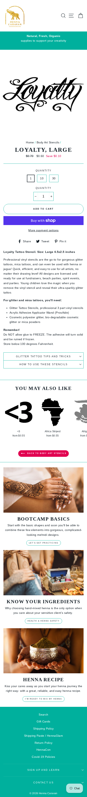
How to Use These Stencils (43, 364)
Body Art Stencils (48, 142)
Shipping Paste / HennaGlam (43, 735)
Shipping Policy (43, 728)
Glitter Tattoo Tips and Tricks (43, 356)
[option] (43, 38)
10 (42, 178)
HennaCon (43, 749)
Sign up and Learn (43, 770)
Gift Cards (43, 721)
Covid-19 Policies (43, 756)
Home (30, 142)
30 (54, 178)
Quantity (44, 170)
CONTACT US (43, 782)
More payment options (43, 230)
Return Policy (44, 742)
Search (43, 714)
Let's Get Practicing (43, 543)
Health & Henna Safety (43, 621)
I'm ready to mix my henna (43, 699)
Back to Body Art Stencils (46, 454)
